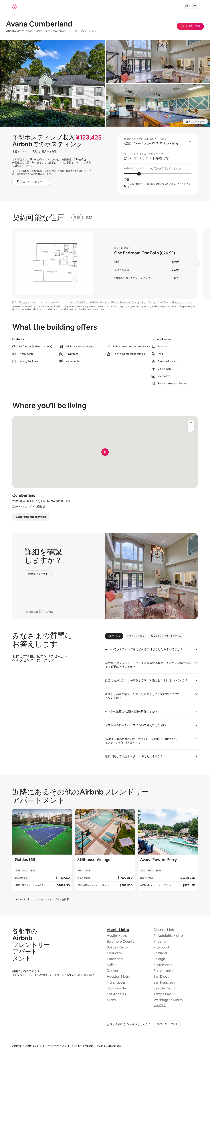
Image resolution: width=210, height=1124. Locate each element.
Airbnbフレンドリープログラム (166, 636)
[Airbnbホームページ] (14, 6)
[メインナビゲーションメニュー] (195, 6)
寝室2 (89, 217)
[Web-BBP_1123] (52, 83)
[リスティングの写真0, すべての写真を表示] (158, 61)
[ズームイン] (191, 423)
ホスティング (114, 636)
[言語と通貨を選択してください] (187, 6)
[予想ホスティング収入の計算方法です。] (149, 278)
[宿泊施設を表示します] (42, 850)
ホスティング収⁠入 (135, 636)
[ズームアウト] (191, 429)
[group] (158, 164)
